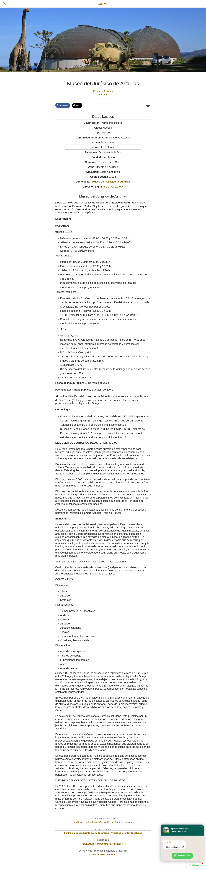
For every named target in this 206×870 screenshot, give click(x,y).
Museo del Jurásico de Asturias (111, 181)
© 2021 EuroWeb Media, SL (103, 854)
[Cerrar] (4, 3)
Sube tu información (100, 822)
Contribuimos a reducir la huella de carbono (86, 833)
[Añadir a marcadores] (148, 105)
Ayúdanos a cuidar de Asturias (126, 833)
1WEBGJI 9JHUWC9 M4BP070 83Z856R (103, 844)
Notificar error (80, 822)
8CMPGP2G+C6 (114, 186)
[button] (201, 826)
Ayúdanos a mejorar (122, 822)
